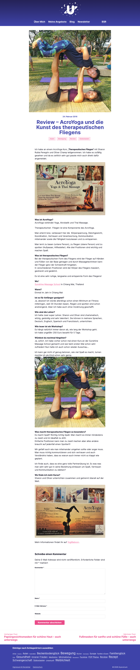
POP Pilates (93, 657)
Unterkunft (50, 660)
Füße (14, 657)
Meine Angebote (57, 21)
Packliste (83, 657)
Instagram (94, 22)
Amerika (19, 653)
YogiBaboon (73, 542)
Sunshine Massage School (47, 284)
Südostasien (84, 139)
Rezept (113, 656)
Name (37, 598)
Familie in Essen (103, 654)
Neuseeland (76, 657)
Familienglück (117, 653)
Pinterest (97, 22)
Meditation (53, 657)
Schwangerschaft (22, 660)
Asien (52, 139)
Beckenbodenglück (48, 653)
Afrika (14, 653)
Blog (72, 21)
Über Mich (39, 21)
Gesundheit (23, 657)
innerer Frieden (40, 657)
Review (73, 139)
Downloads (86, 653)
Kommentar (39, 567)
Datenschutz (37, 667)
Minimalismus (65, 657)
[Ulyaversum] (70, 9)
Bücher (79, 654)
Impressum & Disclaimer (21, 667)
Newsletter (84, 21)
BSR (104, 21)
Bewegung (62, 139)
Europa (93, 654)
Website (37, 614)
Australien (32, 653)
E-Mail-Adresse (41, 606)
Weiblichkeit (62, 660)
